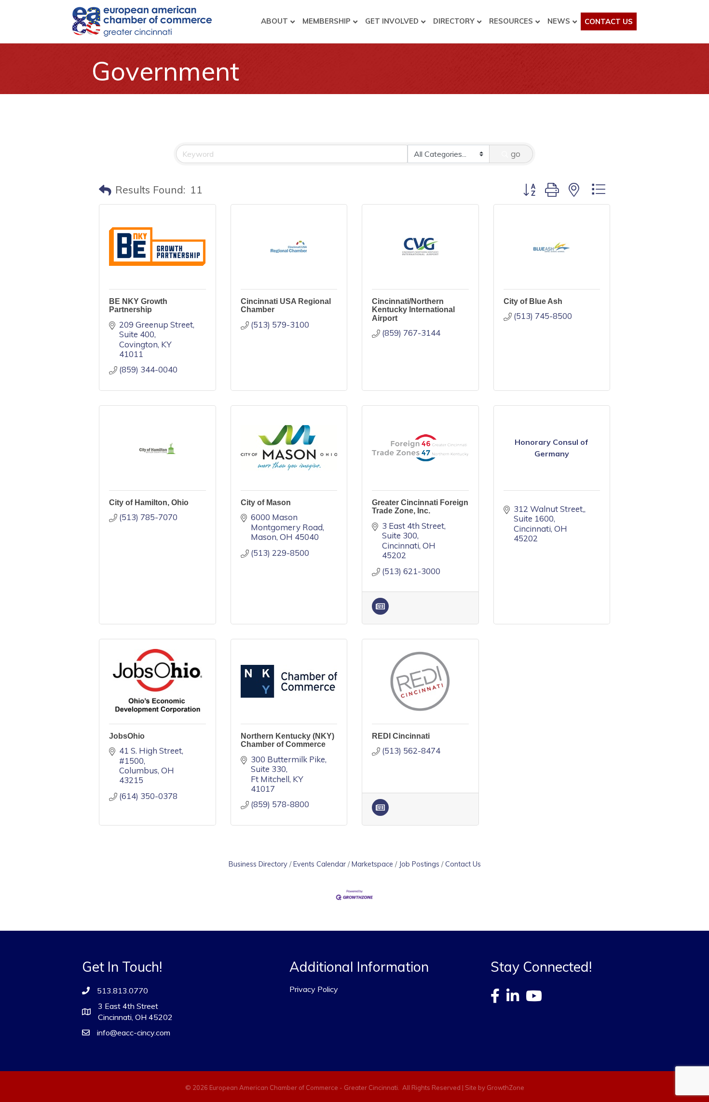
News (558, 21)
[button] (105, 190)
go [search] (515, 154)
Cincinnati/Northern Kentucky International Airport (413, 309)
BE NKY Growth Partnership (138, 305)
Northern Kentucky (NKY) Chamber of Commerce (287, 740)
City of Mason (266, 502)
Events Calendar (319, 863)
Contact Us (609, 21)
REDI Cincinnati (401, 736)
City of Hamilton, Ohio (149, 502)
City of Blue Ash (533, 301)
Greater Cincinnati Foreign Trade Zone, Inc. (420, 506)
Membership (326, 21)
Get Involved (392, 21)
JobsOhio (127, 736)
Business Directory (258, 863)
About (274, 21)
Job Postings (419, 863)
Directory (454, 21)
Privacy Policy (313, 989)
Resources (511, 21)
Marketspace (372, 863)
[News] (380, 611)
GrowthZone (505, 1087)
